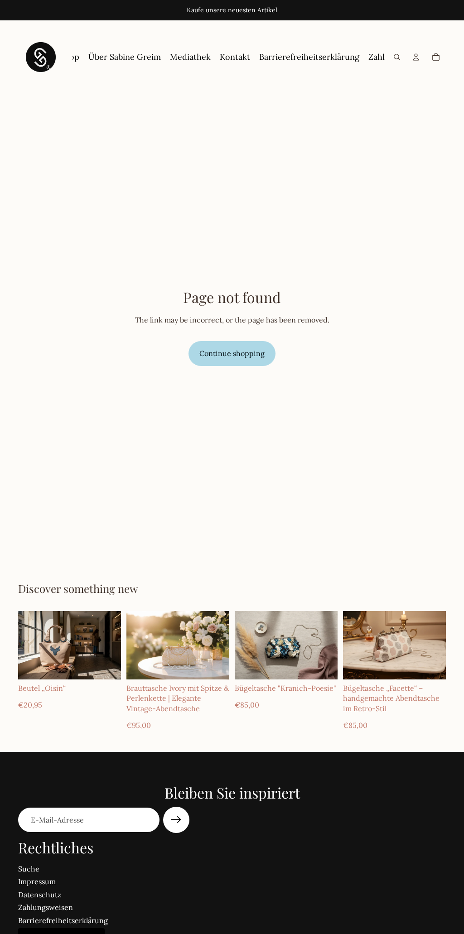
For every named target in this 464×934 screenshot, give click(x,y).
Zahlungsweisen (45, 907)
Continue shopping (232, 353)
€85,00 (247, 704)
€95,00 (138, 725)
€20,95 (30, 704)
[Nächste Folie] (111, 645)
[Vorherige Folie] (28, 645)
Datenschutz (39, 894)
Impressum (37, 881)
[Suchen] (397, 57)
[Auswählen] (107, 665)
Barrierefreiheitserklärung (63, 920)
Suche (28, 868)
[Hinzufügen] (215, 665)
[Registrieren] (176, 820)
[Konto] (416, 57)
